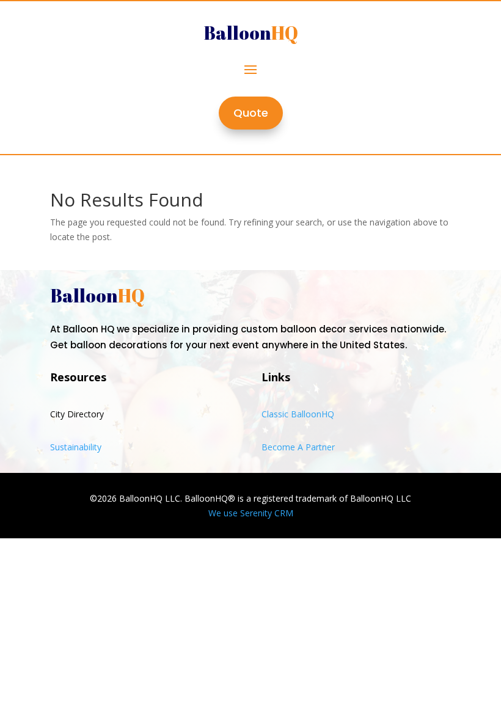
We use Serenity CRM (250, 513)
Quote (250, 112)
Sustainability (75, 447)
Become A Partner (298, 447)
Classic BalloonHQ (297, 414)
